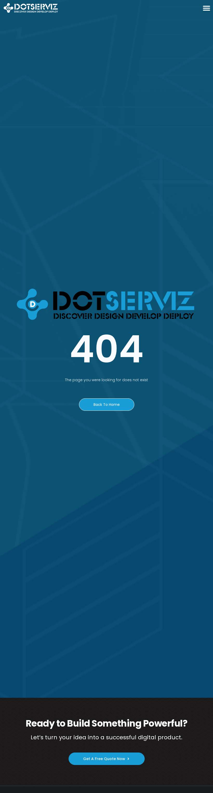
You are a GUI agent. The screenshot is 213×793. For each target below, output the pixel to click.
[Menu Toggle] (206, 8)
